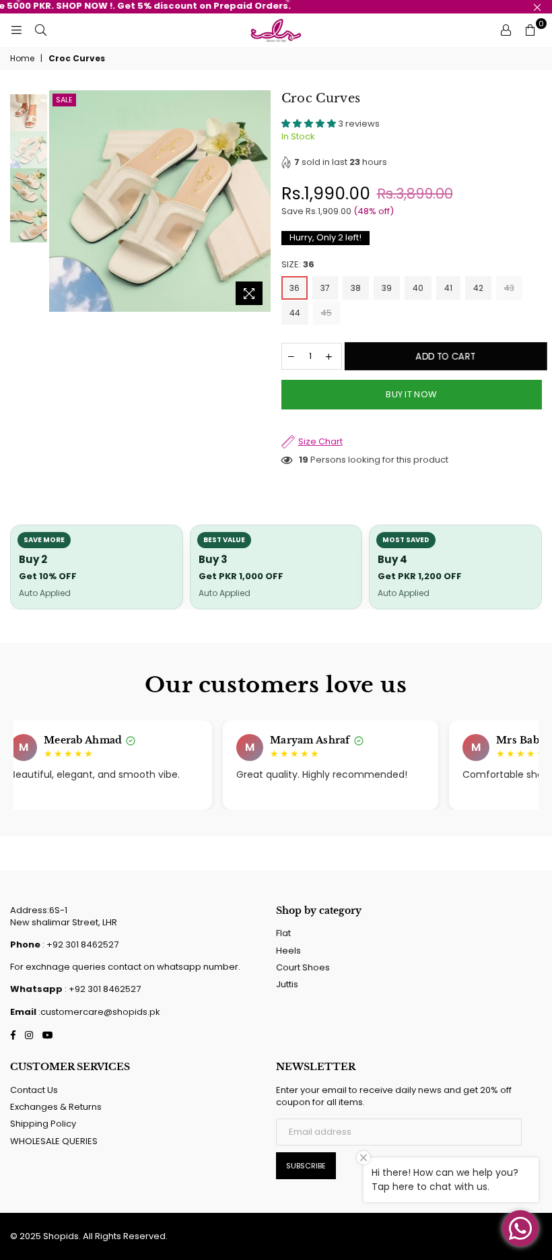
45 (326, 313)
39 (387, 288)
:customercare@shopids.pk (98, 1011)
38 (356, 288)
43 (509, 288)
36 (294, 288)
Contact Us (34, 1090)
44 (294, 313)
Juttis (287, 984)
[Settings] (505, 30)
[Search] (40, 30)
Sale (64, 99)
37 (325, 288)
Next (259, 201)
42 (478, 288)
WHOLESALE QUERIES (54, 1141)
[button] (309, 123)
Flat (283, 933)
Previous (61, 201)
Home (22, 58)
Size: (297, 265)
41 (448, 288)
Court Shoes (303, 967)
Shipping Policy (43, 1123)
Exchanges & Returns (56, 1106)
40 (418, 288)
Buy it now (411, 394)
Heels (288, 950)
